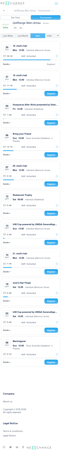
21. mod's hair (20, 253)
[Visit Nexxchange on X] (10, 447)
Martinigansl (19, 341)
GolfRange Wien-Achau (27, 23)
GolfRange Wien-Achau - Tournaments (33, 10)
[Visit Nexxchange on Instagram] (4, 447)
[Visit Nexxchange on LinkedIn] (17, 447)
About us (7, 401)
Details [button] (6, 64)
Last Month (23, 35)
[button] (15, 28)
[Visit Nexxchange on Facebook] (23, 447)
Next (38, 35)
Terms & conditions (13, 431)
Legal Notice (9, 435)
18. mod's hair (20, 45)
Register (51, 93)
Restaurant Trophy (22, 195)
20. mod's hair (20, 165)
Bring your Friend (22, 133)
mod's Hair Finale (22, 282)
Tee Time (15, 17)
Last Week (8, 35)
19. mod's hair (20, 75)
